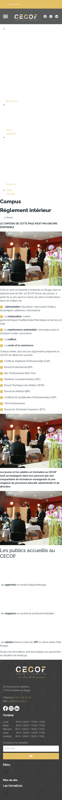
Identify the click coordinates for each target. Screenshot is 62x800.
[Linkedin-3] (56, 16)
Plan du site (10, 780)
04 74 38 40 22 (23, 697)
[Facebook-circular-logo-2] (45, 16)
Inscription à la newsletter (15, 742)
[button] (5, 16)
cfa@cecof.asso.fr (18, 701)
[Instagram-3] (50, 16)
